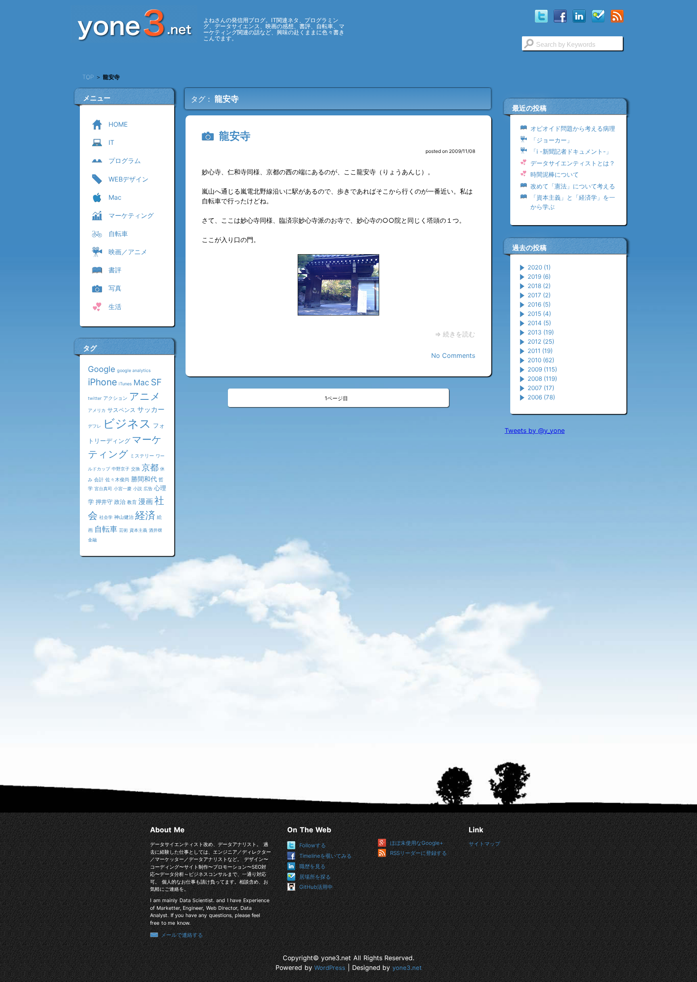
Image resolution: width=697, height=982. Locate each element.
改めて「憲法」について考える (572, 186)
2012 (541, 341)
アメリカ (97, 410)
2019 (539, 276)
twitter (95, 398)
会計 (99, 479)
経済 (145, 515)
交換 (135, 469)
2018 (539, 286)
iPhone (102, 381)
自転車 (105, 529)
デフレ (94, 426)
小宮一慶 (122, 488)
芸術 (123, 530)
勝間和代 (144, 479)
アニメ (145, 396)
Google (101, 369)
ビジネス (127, 423)
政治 (119, 501)
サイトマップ (484, 843)
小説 (137, 488)
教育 (132, 502)
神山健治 (124, 517)
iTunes (125, 384)
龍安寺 (234, 136)
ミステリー (142, 456)
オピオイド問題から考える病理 (572, 128)
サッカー (151, 409)
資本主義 (138, 530)
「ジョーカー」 (551, 140)
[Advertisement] (565, 564)
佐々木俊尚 (117, 479)
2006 (541, 397)
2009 (542, 369)
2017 (539, 295)
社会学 (106, 517)
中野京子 (120, 469)
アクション (115, 398)
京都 (150, 467)
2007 (541, 388)
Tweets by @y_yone (535, 430)
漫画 (145, 501)
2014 (539, 323)
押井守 (104, 501)
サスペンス (121, 409)
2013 (541, 332)
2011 (540, 351)
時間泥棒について (554, 174)
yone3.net (407, 968)
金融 (92, 540)
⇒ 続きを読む (455, 334)
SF (156, 382)
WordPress (329, 968)
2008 (542, 378)
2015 (539, 314)
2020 (539, 267)
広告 (148, 488)
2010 (541, 360)
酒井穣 (155, 530)
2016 (539, 304)
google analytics (134, 370)
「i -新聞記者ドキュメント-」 (571, 151)
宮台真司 (103, 488)
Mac (141, 382)
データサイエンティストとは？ (572, 163)
